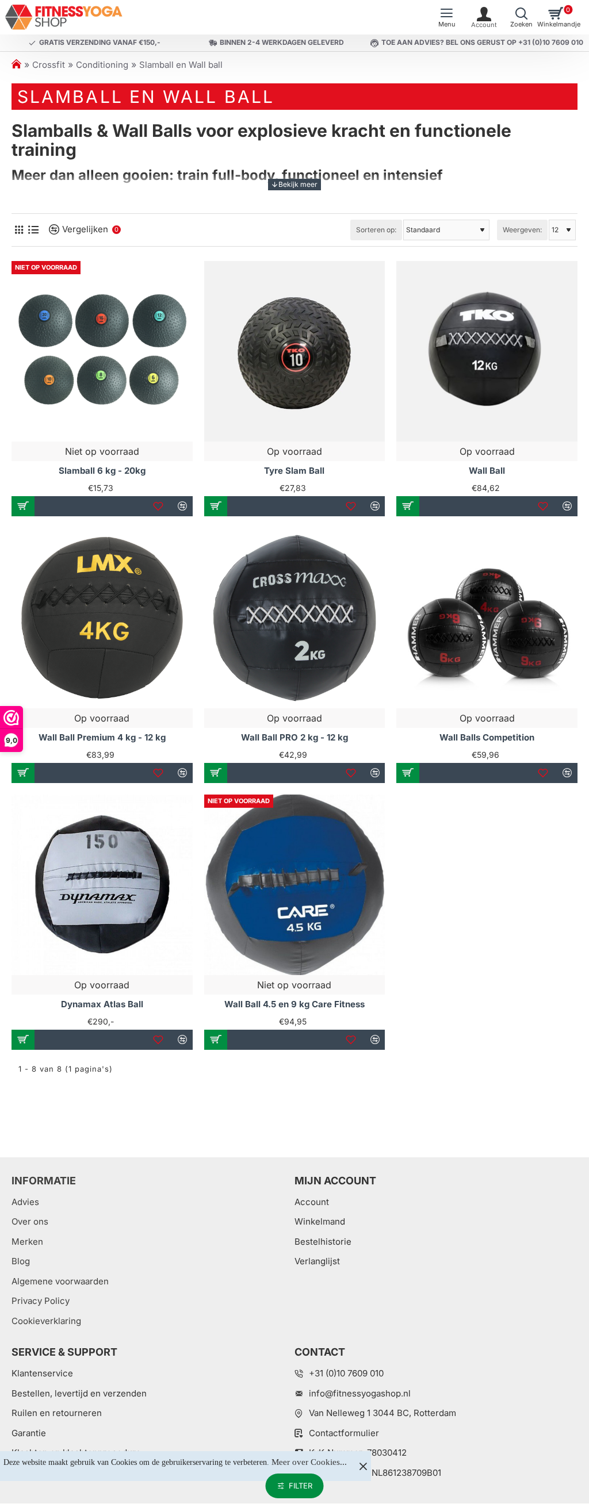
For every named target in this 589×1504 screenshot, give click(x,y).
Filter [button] (300, 1485)
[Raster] (19, 229)
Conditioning (102, 64)
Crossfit (48, 64)
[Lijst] (33, 229)
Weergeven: (522, 229)
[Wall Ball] (486, 351)
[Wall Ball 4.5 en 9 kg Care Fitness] (294, 885)
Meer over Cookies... (309, 1462)
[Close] (363, 1466)
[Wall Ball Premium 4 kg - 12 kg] (102, 618)
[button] (23, 506)
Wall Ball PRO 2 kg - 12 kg (294, 737)
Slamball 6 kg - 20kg (102, 470)
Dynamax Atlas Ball (102, 1004)
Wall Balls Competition (486, 737)
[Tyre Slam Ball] (294, 351)
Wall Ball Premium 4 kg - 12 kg (102, 737)
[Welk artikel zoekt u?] (521, 17)
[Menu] (446, 17)
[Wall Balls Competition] (486, 618)
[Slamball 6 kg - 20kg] (102, 351)
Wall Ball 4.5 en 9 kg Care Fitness (294, 1004)
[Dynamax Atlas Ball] (102, 885)
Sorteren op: (376, 229)
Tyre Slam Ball (294, 470)
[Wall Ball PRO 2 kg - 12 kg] (294, 618)
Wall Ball (487, 470)
